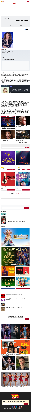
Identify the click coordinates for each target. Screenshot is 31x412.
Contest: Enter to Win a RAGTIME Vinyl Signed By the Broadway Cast (8, 52)
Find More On (15, 193)
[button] (28, 1)
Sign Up (26, 403)
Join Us (13, 408)
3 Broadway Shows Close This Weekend (7, 339)
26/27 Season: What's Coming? (5, 3)
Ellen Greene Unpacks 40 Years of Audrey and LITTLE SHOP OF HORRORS (16, 218)
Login (26, 1)
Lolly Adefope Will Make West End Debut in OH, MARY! (8, 57)
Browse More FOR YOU (23, 142)
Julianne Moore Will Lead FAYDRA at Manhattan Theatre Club (6, 54)
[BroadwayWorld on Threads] (19, 407)
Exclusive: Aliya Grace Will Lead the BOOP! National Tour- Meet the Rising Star (12, 386)
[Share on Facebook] (25, 29)
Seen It (4, 169)
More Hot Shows (8, 288)
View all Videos (3, 224)
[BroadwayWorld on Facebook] (12, 407)
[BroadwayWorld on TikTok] (18, 407)
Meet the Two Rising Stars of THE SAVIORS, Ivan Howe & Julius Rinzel (16, 221)
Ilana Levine (26, 71)
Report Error (25, 408)
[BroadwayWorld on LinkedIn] (16, 407)
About (7, 408)
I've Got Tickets (11, 169)
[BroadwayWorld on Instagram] (14, 407)
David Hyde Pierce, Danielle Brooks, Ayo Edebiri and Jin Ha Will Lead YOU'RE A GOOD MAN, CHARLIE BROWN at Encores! (14, 355)
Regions (19, 408)
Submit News (16, 408)
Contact (10, 408)
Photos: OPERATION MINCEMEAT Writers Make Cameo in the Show (8, 60)
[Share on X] (27, 29)
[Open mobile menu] (30, 1)
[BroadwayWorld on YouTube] (21, 407)
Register (24, 1)
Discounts (22, 288)
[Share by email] (29, 29)
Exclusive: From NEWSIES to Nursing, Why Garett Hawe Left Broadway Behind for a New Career (15, 370)
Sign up (27, 319)
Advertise (5, 408)
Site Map (22, 408)
